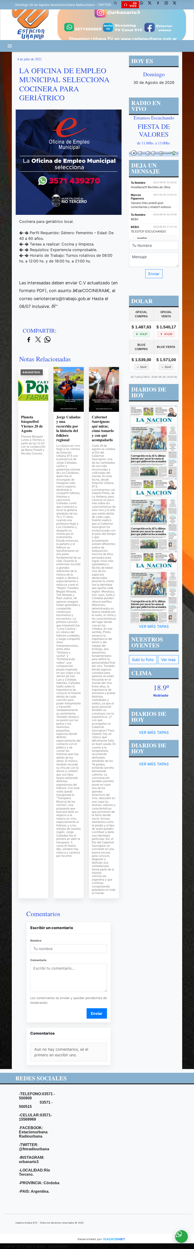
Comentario (38, 960)
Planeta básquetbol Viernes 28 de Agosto (32, 424)
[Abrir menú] (10, 46)
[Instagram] (168, 5)
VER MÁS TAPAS (154, 626)
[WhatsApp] (143, 5)
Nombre (35, 940)
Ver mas (168, 659)
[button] (117, 5)
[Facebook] (160, 5)
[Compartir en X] (38, 340)
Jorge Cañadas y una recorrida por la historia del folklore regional (68, 428)
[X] (151, 5)
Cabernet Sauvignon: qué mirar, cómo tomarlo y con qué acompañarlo (103, 428)
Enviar (96, 1013)
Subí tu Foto (143, 659)
